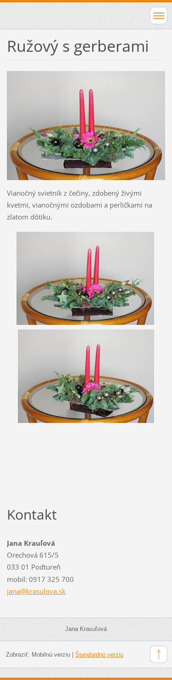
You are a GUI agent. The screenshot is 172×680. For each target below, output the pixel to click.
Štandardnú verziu (99, 654)
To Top (158, 654)
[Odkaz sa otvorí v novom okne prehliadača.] (86, 124)
